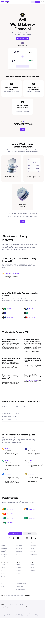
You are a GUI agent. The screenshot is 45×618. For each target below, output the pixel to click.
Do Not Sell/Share (20, 595)
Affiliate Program (19, 551)
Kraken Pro (9, 604)
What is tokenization (19, 586)
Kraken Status (18, 554)
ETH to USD (3, 566)
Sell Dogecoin (31, 474)
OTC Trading (3, 550)
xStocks (12, 606)
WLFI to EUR (32, 308)
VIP (20, 604)
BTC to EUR (32, 509)
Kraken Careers (19, 545)
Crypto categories (33, 554)
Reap (21, 606)
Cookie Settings (13, 595)
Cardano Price (33, 550)
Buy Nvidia (32, 564)
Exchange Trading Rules (11, 596)
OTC (33, 606)
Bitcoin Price (32, 544)
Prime (30, 606)
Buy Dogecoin (18, 567)
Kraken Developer (19, 548)
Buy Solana (18, 572)
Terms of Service (3, 596)
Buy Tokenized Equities (6, 580)
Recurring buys (4, 556)
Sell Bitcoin (7, 448)
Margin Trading (4, 547)
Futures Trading (4, 548)
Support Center (19, 556)
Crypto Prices (33, 542)
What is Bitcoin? (19, 585)
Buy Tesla (32, 566)
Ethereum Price (33, 545)
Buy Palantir (32, 570)
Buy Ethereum (18, 566)
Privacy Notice (8, 595)
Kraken (6, 604)
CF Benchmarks (17, 606)
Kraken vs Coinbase (19, 591)
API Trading (3, 553)
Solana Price (32, 551)
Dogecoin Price (33, 547)
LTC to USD (3, 576)
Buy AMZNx (3, 588)
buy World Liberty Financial (31, 380)
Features (3, 542)
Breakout (17, 604)
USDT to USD (32, 518)
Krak (28, 606)
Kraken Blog (18, 547)
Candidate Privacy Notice (24, 596)
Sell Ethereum (31, 448)
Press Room (18, 550)
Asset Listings (18, 553)
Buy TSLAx (3, 583)
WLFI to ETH (10, 313)
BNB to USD (3, 569)
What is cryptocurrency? (20, 582)
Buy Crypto (3, 544)
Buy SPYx (2, 586)
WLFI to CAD (32, 317)
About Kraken (19, 542)
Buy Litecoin (18, 573)
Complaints (18, 557)
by (3, 602)
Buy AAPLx (3, 585)
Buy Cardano (18, 570)
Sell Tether (7, 460)
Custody (35, 606)
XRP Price (32, 548)
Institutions (3, 551)
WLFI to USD (10, 308)
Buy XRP (17, 569)
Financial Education (20, 580)
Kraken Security (19, 544)
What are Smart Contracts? (21, 583)
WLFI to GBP (10, 317)
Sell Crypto (3, 545)
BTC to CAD (10, 513)
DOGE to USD (3, 572)
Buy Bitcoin (18, 564)
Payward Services (7, 606)
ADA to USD (3, 573)
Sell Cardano (8, 474)
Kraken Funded (4, 559)
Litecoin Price (33, 553)
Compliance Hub (27, 595)
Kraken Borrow (4, 557)
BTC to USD (10, 509)
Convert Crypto (4, 562)
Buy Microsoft (33, 572)
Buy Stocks (33, 562)
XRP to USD (10, 522)
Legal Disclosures (31, 615)
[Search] (41, 1)
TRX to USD (3, 575)
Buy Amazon (32, 569)
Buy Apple (32, 567)
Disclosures (17, 596)
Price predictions (33, 556)
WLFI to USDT (32, 313)
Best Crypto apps (19, 588)
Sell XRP (30, 460)
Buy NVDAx (3, 582)
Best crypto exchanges (20, 589)
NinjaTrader (14, 604)
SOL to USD (10, 518)
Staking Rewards (4, 554)
